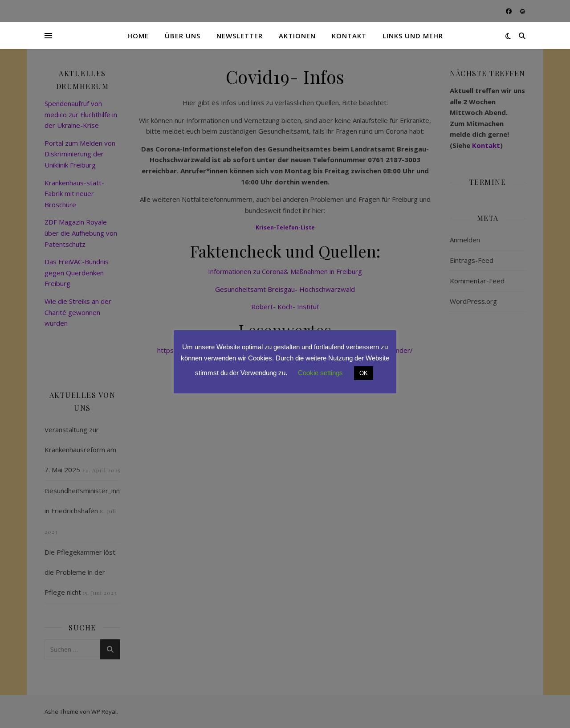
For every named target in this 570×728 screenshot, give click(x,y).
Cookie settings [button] (320, 372)
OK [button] (363, 373)
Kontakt (349, 35)
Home (138, 35)
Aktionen (297, 35)
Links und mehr (413, 35)
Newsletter (239, 35)
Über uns (182, 35)
